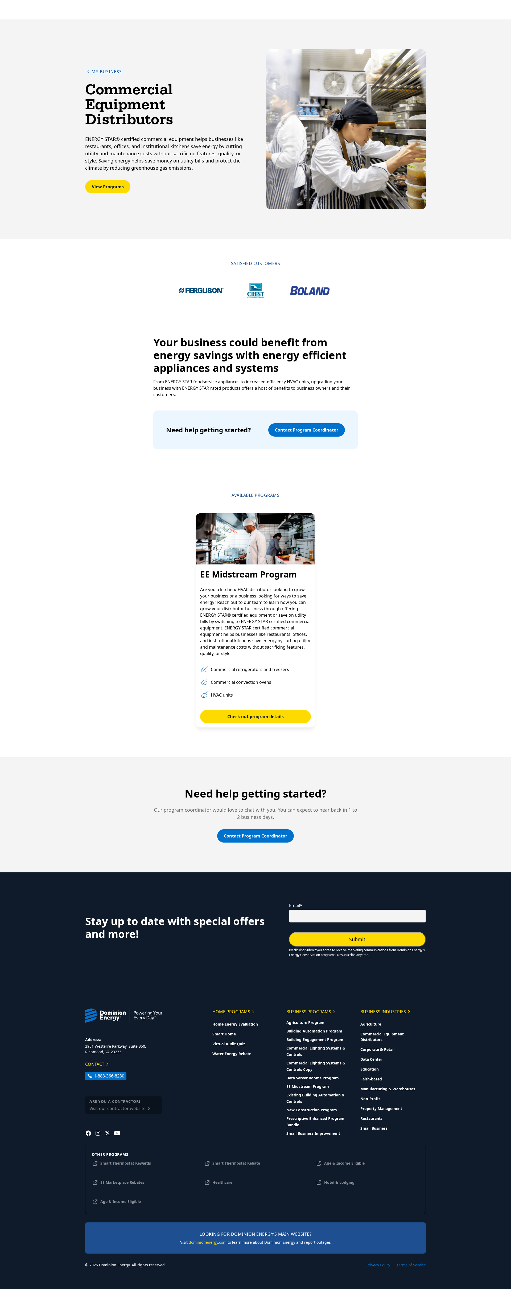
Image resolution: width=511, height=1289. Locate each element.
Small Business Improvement (313, 1133)
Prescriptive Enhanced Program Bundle (315, 1121)
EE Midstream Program (307, 1086)
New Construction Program (311, 1109)
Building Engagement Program (314, 1039)
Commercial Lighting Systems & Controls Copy (315, 1066)
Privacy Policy (378, 1264)
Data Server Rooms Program (312, 1077)
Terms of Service (411, 1264)
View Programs (108, 187)
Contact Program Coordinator (306, 430)
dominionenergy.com (207, 1242)
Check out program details (255, 716)
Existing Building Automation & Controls (315, 1098)
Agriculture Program (305, 1022)
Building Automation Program (314, 1031)
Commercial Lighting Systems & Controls (315, 1051)
